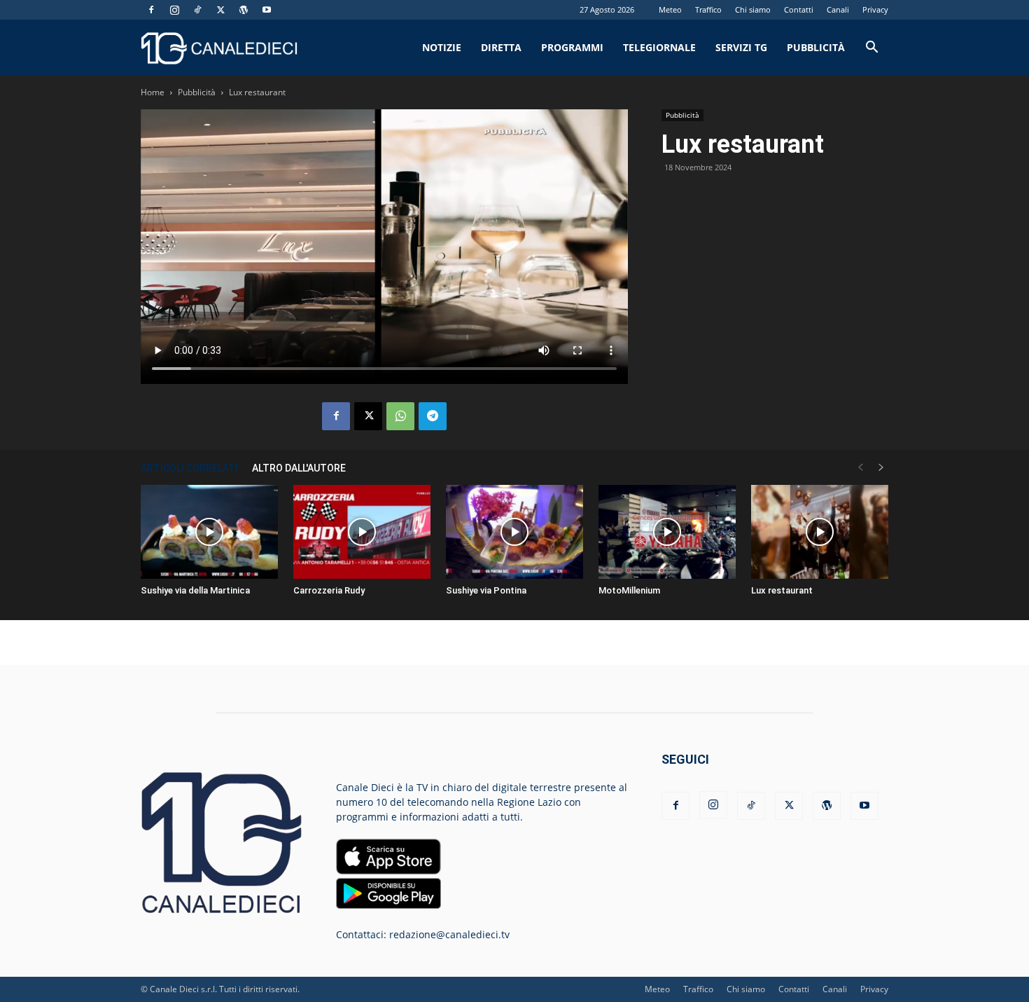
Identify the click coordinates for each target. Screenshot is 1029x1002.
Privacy (875, 9)
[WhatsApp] (400, 416)
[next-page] (881, 467)
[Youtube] (266, 10)
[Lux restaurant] (819, 532)
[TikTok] (197, 10)
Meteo (670, 9)
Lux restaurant (782, 590)
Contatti (798, 9)
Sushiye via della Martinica (195, 590)
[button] (871, 48)
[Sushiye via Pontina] (514, 532)
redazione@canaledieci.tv (449, 934)
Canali (838, 9)
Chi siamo (753, 9)
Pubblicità (816, 47)
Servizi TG (741, 47)
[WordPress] (243, 10)
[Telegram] (433, 416)
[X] (220, 10)
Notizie (441, 47)
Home (152, 92)
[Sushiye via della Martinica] (209, 532)
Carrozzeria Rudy (329, 590)
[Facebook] (151, 10)
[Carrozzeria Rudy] (361, 532)
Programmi (572, 47)
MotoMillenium (629, 590)
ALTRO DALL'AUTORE (299, 468)
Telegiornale (659, 47)
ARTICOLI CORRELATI (189, 468)
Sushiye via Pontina (486, 590)
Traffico (708, 9)
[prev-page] (860, 467)
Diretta (501, 47)
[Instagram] (174, 10)
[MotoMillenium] (667, 532)
